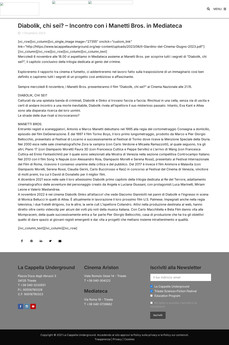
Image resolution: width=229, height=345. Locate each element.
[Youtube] (33, 306)
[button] (22, 241)
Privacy (117, 339)
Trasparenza (102, 339)
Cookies (129, 339)
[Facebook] (20, 306)
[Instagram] (27, 306)
